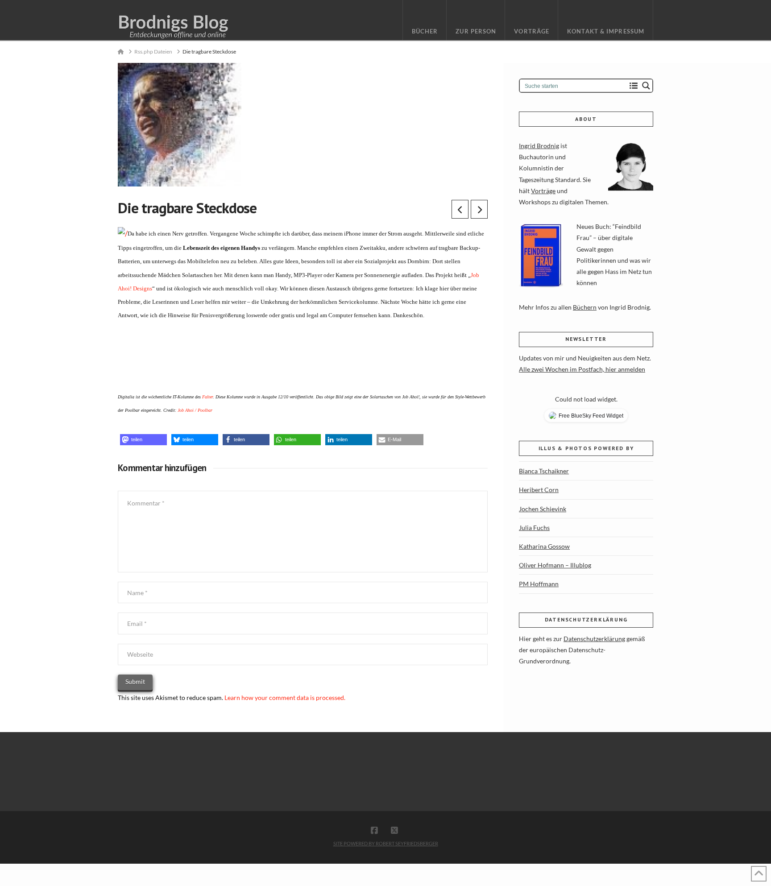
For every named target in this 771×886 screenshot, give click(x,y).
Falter (207, 396)
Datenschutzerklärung (594, 638)
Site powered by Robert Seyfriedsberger (385, 843)
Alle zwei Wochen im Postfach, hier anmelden (582, 369)
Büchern (585, 307)
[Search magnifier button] (646, 85)
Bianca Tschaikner (544, 471)
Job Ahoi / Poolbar (195, 410)
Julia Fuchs (534, 527)
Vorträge (543, 191)
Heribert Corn (539, 489)
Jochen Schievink (542, 509)
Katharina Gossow (544, 546)
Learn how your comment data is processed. (284, 697)
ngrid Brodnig (540, 145)
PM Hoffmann (539, 584)
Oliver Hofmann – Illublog (555, 565)
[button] (143, 439)
